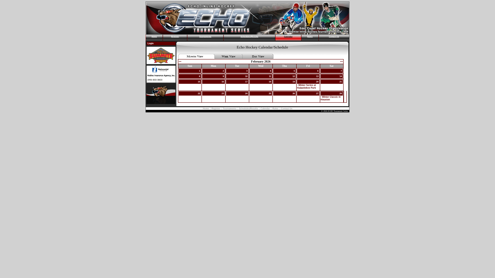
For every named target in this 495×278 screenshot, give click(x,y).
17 (246, 82)
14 (341, 76)
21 (341, 82)
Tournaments (205, 37)
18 (270, 82)
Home (154, 37)
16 (223, 82)
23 (223, 93)
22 (199, 93)
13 (317, 76)
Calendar (288, 37)
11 (270, 76)
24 (246, 93)
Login (151, 43)
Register (175, 37)
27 (317, 93)
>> (341, 61)
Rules (310, 37)
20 (317, 82)
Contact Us (334, 37)
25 (270, 93)
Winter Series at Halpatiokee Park (306, 86)
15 (199, 82)
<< (180, 61)
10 (246, 76)
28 (341, 93)
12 (294, 76)
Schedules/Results (249, 37)
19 (294, 82)
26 (294, 93)
